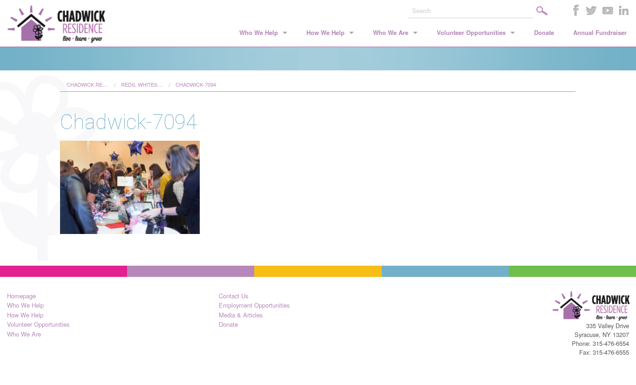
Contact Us (233, 295)
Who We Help (258, 32)
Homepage (21, 295)
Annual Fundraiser (600, 32)
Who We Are (390, 32)
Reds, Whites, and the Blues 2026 (142, 84)
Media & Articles (241, 314)
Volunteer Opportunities (471, 32)
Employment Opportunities (254, 305)
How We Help (325, 32)
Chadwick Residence (87, 84)
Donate (544, 32)
